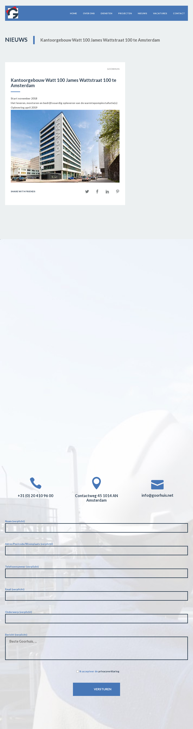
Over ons (89, 13)
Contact (179, 13)
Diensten (106, 13)
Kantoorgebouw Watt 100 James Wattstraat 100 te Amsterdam (63, 82)
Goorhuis (113, 68)
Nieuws (142, 13)
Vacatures (160, 13)
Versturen (102, 689)
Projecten (125, 13)
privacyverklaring (108, 671)
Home (73, 13)
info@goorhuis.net (157, 495)
